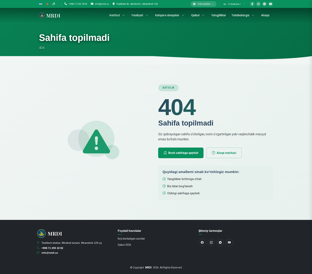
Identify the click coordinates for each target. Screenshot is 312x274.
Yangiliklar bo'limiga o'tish (184, 179)
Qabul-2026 (124, 245)
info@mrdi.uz (101, 4)
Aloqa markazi (226, 153)
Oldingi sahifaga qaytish (183, 193)
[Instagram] (258, 4)
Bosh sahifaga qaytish (183, 153)
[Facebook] (252, 4)
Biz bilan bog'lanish (180, 186)
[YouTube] (270, 4)
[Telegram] (264, 4)
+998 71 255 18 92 (77, 4)
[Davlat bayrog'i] (40, 4)
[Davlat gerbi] (47, 4)
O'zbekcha (233, 4)
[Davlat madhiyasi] (53, 4)
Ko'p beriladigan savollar (131, 238)
